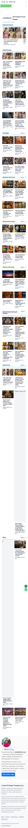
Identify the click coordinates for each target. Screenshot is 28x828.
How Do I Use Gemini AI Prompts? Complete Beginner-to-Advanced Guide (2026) (7, 721)
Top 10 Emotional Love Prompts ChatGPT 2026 (20, 256)
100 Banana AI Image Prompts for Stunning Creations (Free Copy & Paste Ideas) (19, 381)
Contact (7, 817)
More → (23, 133)
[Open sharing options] (25, 586)
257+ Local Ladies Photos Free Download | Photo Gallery (11, 41)
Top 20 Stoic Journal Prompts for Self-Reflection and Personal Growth (20, 552)
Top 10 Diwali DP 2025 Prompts (7, 301)
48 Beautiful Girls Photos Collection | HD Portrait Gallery (20, 83)
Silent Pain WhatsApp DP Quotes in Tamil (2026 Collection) (19, 102)
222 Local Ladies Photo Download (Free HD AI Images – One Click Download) (19, 123)
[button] (26, 2)
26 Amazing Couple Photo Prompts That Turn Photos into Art (7, 257)
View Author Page (8, 774)
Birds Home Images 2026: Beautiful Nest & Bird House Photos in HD (19, 148)
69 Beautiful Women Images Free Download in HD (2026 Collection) (7, 102)
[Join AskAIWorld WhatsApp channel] (25, 589)
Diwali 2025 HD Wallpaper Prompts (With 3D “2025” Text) (20, 302)
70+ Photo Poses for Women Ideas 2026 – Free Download (19, 168)
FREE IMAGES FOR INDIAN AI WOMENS (20, 63)
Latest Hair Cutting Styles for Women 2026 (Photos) (7, 168)
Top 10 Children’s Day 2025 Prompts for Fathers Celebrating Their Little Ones (7, 355)
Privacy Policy (14, 817)
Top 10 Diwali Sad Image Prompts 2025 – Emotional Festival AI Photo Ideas (20, 282)
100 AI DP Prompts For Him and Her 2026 (7, 147)
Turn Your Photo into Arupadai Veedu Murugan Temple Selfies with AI (19, 192)
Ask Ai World (8, 1)
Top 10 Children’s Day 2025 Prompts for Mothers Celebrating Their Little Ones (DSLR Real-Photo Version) (19, 331)
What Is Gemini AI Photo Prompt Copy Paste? (20, 718)
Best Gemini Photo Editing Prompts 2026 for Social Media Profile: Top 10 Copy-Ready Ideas (20, 527)
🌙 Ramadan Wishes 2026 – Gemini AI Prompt (8, 281)
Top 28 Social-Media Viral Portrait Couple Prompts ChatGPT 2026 (8, 402)
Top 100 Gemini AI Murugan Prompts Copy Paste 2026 (8, 213)
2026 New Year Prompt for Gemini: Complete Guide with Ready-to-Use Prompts (8, 330)
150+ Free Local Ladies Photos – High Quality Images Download (8, 83)
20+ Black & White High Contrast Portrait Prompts (20, 235)
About (2, 817)
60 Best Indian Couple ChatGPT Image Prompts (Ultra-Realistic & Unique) (7, 237)
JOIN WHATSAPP (5, 5)
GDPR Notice (4, 819)
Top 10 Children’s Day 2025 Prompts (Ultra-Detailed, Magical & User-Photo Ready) (19, 355)
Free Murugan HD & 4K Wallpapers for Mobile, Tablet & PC (8, 192)
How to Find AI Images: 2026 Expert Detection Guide (7, 700)
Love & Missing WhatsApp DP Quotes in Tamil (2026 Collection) (7, 123)
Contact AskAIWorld (6, 825)
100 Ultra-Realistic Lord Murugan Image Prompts (20, 212)
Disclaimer (21, 817)
